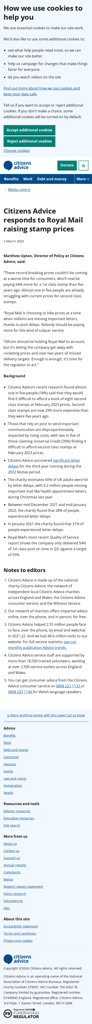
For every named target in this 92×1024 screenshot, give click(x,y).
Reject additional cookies (29, 141)
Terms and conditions (20, 933)
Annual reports (15, 865)
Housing (10, 764)
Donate (67, 165)
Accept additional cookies (29, 130)
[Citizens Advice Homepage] (17, 165)
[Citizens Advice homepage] (17, 959)
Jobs (7, 908)
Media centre (19, 189)
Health (8, 793)
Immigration (13, 785)
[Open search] (83, 165)
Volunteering (13, 901)
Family (8, 771)
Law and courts (15, 778)
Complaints (12, 872)
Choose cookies (17, 150)
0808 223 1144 (20, 691)
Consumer (11, 757)
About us (10, 843)
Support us (12, 858)
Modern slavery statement (23, 886)
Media (8, 879)
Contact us (11, 851)
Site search (12, 825)
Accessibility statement (21, 926)
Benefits (11, 178)
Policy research (15, 894)
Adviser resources (17, 811)
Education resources (19, 818)
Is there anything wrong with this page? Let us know (46, 715)
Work (28, 178)
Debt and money (52, 178)
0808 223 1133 (68, 686)
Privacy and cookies (18, 940)
